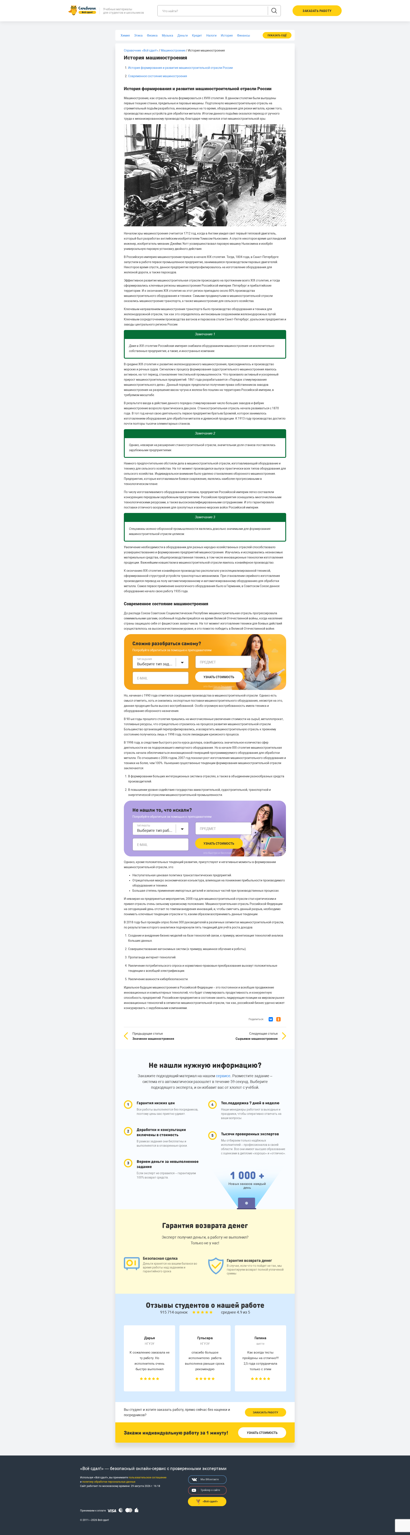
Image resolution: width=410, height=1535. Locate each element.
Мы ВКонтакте (210, 1479)
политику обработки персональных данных (108, 1481)
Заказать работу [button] (317, 11)
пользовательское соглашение (147, 1477)
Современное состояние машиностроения (157, 76)
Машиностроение (173, 50)
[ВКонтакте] (271, 1019)
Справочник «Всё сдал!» (141, 50)
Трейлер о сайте (210, 1490)
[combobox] (161, 662)
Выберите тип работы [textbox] (155, 830)
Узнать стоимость (219, 677)
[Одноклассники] (278, 1019)
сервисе (223, 1076)
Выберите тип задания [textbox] (155, 664)
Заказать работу (265, 1412)
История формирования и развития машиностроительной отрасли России (180, 67)
